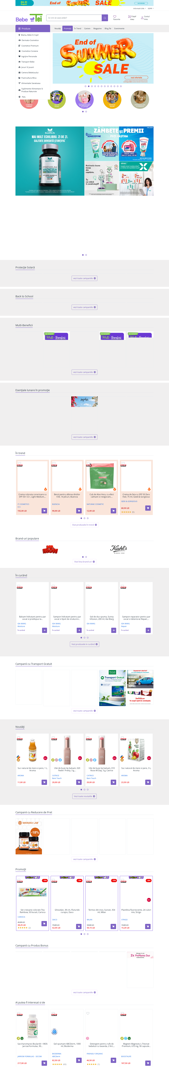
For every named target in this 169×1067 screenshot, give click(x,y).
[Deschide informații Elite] (19, 537)
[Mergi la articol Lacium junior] (117, 86)
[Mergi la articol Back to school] (88, 86)
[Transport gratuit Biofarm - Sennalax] (140, 759)
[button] (44, 702)
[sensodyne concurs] (119, 143)
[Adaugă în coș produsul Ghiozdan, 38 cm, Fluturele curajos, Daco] (79, 998)
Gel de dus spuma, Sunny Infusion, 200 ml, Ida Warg (102, 690)
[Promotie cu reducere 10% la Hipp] (140, 486)
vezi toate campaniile (83, 314)
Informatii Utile (139, 8)
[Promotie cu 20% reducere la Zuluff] (112, 486)
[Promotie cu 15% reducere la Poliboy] (56, 486)
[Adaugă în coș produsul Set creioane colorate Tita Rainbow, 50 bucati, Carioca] (44, 995)
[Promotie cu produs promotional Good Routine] (102, 178)
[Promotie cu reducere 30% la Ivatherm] (84, 291)
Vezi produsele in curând (83, 716)
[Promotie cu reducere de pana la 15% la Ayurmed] (112, 908)
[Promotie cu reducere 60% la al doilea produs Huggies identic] (28, 486)
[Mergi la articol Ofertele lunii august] (92, 86)
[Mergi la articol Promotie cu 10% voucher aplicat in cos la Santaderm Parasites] (101, 86)
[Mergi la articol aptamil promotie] (114, 86)
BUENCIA (56, 576)
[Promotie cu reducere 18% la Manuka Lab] (28, 908)
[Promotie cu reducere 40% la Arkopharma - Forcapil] (140, 291)
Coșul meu (133, 17)
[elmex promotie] (136, 178)
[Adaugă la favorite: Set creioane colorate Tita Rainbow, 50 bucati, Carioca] (18, 952)
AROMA (21, 847)
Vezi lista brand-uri (83, 633)
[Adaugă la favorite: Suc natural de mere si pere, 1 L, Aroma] (18, 809)
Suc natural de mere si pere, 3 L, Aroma (136, 841)
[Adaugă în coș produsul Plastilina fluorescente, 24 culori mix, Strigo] (148, 998)
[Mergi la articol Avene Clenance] (120, 86)
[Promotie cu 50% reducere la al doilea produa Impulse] (84, 486)
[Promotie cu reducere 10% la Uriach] (84, 908)
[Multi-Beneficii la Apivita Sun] (140, 421)
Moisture (21, 698)
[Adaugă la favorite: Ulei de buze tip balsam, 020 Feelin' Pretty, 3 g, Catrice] (53, 809)
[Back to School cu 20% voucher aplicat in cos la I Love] (112, 356)
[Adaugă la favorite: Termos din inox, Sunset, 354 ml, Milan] (87, 952)
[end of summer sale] (84, 3)
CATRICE (55, 847)
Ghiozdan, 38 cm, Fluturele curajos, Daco (67, 983)
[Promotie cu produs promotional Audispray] (56, 1042)
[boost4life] (49, 161)
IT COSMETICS (23, 576)
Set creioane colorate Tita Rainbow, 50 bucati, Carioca (32, 983)
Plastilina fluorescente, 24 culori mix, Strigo (136, 983)
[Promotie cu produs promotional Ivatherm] (28, 1042)
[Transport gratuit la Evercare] (84, 760)
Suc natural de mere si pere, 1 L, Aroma (33, 841)
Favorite (116, 19)
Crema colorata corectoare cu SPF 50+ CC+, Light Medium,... (33, 567)
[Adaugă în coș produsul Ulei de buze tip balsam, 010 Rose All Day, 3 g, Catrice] (113, 854)
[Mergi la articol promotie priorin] (111, 86)
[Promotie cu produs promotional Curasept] (112, 1042)
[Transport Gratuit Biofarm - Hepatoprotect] (28, 759)
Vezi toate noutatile (83, 868)
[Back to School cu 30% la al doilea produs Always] (28, 356)
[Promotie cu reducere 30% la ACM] (56, 291)
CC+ (19, 579)
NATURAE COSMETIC (95, 576)
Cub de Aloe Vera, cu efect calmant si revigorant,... (102, 567)
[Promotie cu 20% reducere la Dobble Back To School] (140, 356)
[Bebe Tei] (29, 18)
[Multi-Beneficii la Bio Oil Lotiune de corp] (28, 421)
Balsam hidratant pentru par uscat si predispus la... (32, 690)
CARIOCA (21, 989)
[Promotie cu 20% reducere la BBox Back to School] (56, 356)
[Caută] (105, 17)
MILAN (89, 991)
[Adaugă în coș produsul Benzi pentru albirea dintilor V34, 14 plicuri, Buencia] (79, 582)
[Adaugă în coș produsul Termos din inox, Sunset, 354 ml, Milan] (113, 998)
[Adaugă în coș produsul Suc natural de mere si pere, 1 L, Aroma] (44, 854)
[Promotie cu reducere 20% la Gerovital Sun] (28, 291)
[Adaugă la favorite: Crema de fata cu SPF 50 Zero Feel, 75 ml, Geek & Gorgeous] (123, 535)
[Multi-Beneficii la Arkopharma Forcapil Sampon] (112, 421)
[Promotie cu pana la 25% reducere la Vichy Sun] (112, 291)
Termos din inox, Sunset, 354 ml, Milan (101, 983)
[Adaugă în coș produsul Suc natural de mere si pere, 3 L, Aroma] (148, 854)
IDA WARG (22, 695)
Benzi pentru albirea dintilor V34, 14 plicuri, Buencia (67, 567)
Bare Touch (57, 850)
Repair (124, 698)
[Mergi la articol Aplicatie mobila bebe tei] (95, 86)
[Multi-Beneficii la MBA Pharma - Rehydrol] (56, 421)
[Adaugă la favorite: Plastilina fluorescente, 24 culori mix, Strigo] (122, 952)
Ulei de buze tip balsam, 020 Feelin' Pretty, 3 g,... (67, 841)
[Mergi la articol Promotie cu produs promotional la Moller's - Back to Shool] (98, 86)
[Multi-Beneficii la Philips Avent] (84, 421)
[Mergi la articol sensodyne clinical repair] (104, 86)
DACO (54, 991)
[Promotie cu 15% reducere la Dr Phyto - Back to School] (84, 356)
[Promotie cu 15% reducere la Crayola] (140, 908)
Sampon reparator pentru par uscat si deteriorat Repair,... (136, 690)
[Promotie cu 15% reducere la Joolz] (56, 908)
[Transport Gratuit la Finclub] (112, 760)
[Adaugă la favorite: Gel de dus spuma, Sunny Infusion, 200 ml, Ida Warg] (87, 658)
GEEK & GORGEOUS (129, 573)
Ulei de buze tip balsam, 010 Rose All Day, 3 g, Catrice (102, 841)
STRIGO (124, 991)
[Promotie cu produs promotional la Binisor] (84, 1042)
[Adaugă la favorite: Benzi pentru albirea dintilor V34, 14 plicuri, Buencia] (54, 535)
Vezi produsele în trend (83, 596)
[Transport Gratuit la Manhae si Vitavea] (56, 760)
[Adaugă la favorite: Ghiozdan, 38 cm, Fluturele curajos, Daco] (53, 952)
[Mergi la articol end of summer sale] (85, 86)
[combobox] (74, 17)
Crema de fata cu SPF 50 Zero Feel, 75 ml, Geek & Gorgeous (136, 567)
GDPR (150, 8)
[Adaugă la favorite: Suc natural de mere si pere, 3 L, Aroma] (122, 809)
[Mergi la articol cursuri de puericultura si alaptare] (108, 86)
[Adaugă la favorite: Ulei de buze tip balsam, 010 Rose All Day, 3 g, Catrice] (87, 809)
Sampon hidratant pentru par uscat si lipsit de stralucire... (67, 690)
